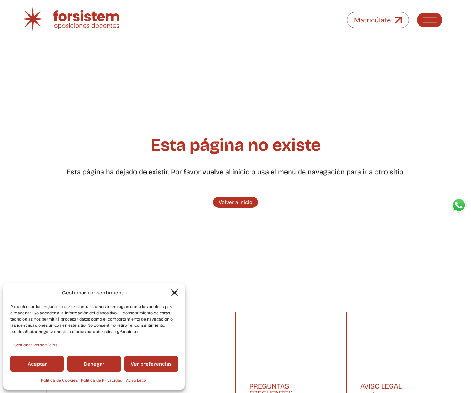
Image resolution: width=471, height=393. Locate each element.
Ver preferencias (151, 364)
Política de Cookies (59, 380)
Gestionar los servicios (35, 345)
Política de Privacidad (101, 380)
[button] (174, 292)
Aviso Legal (136, 380)
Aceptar (37, 364)
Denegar (94, 364)
